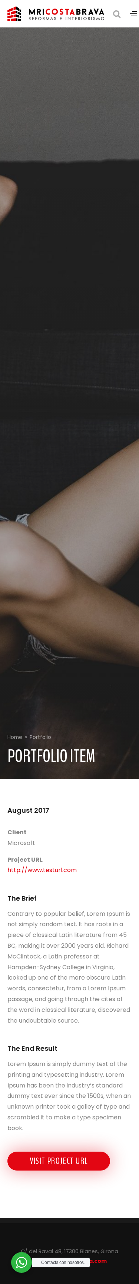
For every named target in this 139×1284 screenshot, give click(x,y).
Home (14, 737)
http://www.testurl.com (42, 870)
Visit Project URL (59, 1161)
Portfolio (40, 737)
